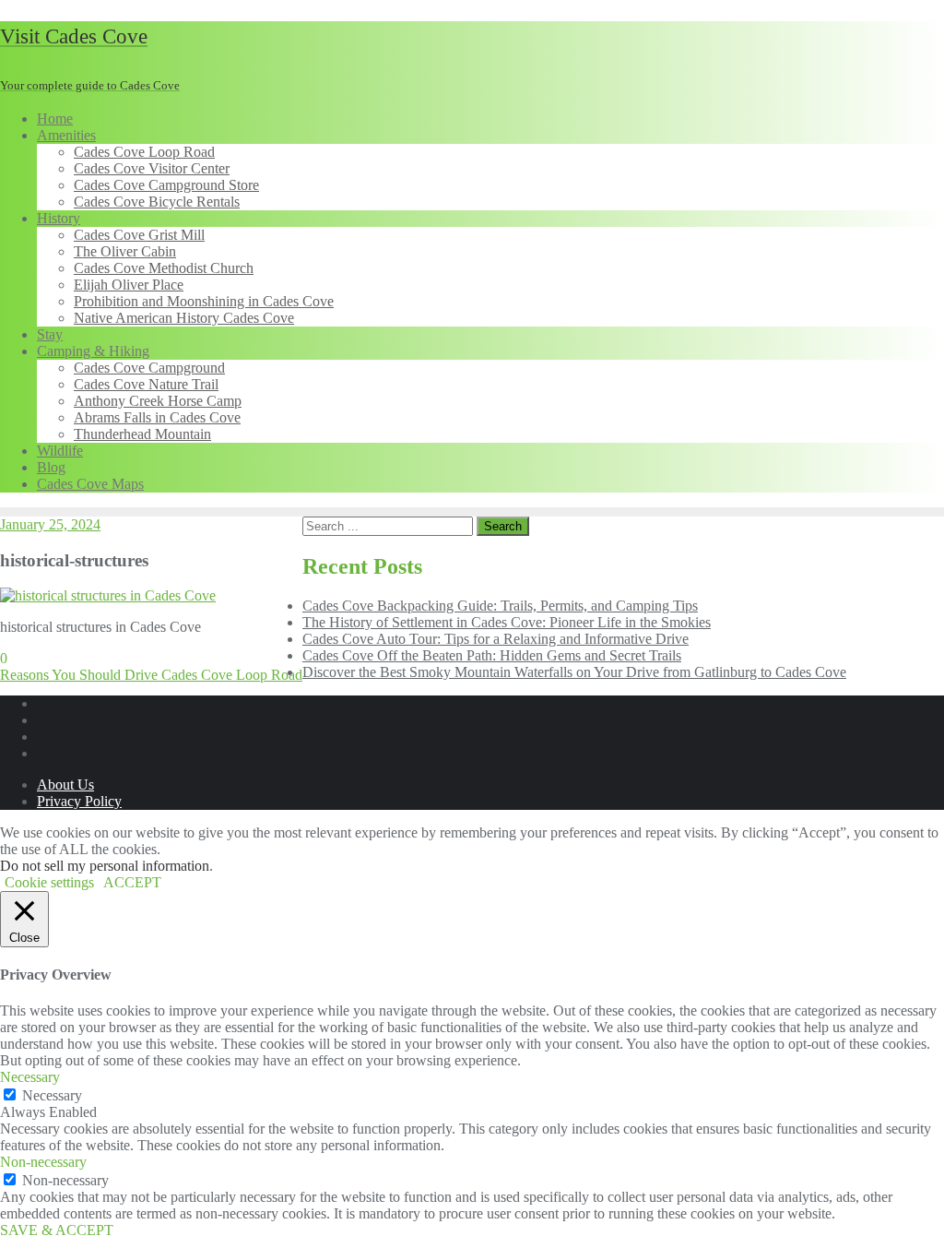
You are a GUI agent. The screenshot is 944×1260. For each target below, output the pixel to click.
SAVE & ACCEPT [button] (56, 1230)
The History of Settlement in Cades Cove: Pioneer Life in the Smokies (506, 622)
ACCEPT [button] (132, 882)
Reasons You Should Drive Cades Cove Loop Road (151, 675)
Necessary (52, 1095)
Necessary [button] (30, 1077)
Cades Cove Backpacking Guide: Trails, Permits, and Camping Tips (500, 605)
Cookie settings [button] (49, 882)
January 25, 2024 (50, 524)
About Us (65, 784)
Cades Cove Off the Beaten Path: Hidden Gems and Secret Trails (491, 655)
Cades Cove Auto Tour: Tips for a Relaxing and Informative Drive (495, 639)
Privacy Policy (79, 801)
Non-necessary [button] (43, 1162)
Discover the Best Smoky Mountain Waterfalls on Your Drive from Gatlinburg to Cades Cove (574, 672)
